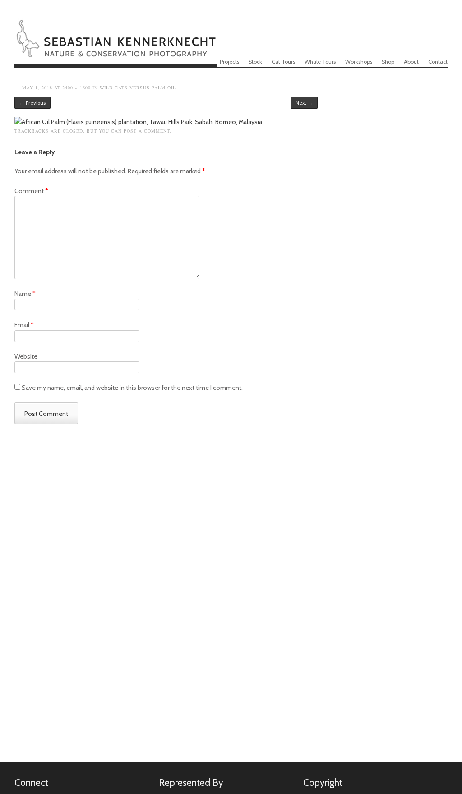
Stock (255, 61)
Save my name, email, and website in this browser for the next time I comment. (132, 387)
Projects (229, 61)
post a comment (147, 131)
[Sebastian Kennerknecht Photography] (115, 51)
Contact (438, 61)
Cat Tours (283, 61)
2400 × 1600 (76, 87)
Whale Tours (320, 61)
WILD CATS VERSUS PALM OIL (138, 87)
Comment (31, 191)
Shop (388, 61)
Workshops (358, 61)
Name (25, 294)
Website (25, 356)
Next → (304, 103)
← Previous (32, 103)
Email (24, 325)
